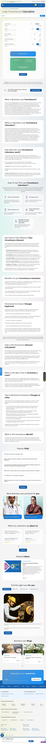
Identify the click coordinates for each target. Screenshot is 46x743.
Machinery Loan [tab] (7, 589)
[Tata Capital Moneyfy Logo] (26, 725)
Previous (2, 536)
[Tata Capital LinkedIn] (12, 735)
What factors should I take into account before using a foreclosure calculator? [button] (22, 470)
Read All (23, 550)
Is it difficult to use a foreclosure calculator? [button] (14, 475)
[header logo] (5, 5)
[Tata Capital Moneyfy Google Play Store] (27, 729)
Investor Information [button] (14, 705)
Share (24, 578)
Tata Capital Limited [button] (5, 712)
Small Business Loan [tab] (34, 589)
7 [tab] (25, 546)
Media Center (16, 686)
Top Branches (41, 705)
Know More (8, 633)
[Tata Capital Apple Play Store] (14, 729)
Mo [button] (40, 29)
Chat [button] (42, 742)
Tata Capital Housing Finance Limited (7, 693)
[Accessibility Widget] (2, 735)
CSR (23, 686)
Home (3, 8)
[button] (3, 5)
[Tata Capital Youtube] (10, 735)
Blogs (35, 1)
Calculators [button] (3, 15)
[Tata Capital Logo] (4, 725)
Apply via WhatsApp (36, 90)
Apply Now (23, 74)
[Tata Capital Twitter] (4, 735)
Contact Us (34, 686)
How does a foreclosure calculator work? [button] (13, 454)
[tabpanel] (12, 507)
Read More (23, 487)
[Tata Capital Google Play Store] (5, 729)
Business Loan (7, 8)
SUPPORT (39, 1)
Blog (28, 686)
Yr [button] (37, 29)
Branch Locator (42, 686)
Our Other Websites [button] (33, 705)
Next (43, 536)
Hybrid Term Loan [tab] (24, 589)
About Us (2, 686)
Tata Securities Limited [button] (28, 712)
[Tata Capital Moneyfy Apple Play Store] (36, 729)
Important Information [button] (4, 705)
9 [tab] (27, 546)
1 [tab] (18, 546)
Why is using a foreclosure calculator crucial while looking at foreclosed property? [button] (20, 459)
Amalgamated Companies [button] (23, 705)
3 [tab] (20, 546)
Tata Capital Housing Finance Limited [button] (15, 713)
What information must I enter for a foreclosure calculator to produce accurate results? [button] (22, 481)
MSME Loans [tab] (15, 589)
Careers (9, 686)
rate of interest (18, 212)
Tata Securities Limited (5, 696)
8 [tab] (26, 546)
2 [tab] (19, 546)
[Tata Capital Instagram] (7, 735)
